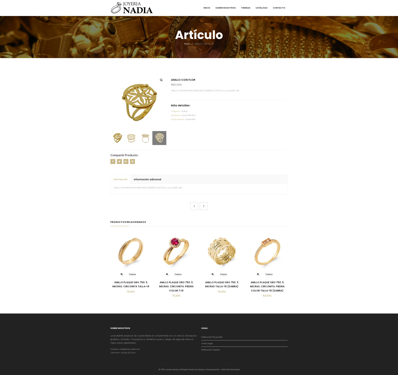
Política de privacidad (211, 337)
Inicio (187, 44)
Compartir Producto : (124, 155)
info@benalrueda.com (129, 349)
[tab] (121, 179)
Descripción (120, 179)
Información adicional (147, 179)
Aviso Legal (207, 343)
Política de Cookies (210, 350)
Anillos (184, 111)
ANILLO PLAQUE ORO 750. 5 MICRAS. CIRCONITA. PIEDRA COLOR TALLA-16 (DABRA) (267, 286)
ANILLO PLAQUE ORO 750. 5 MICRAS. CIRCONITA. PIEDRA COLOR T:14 (176, 286)
